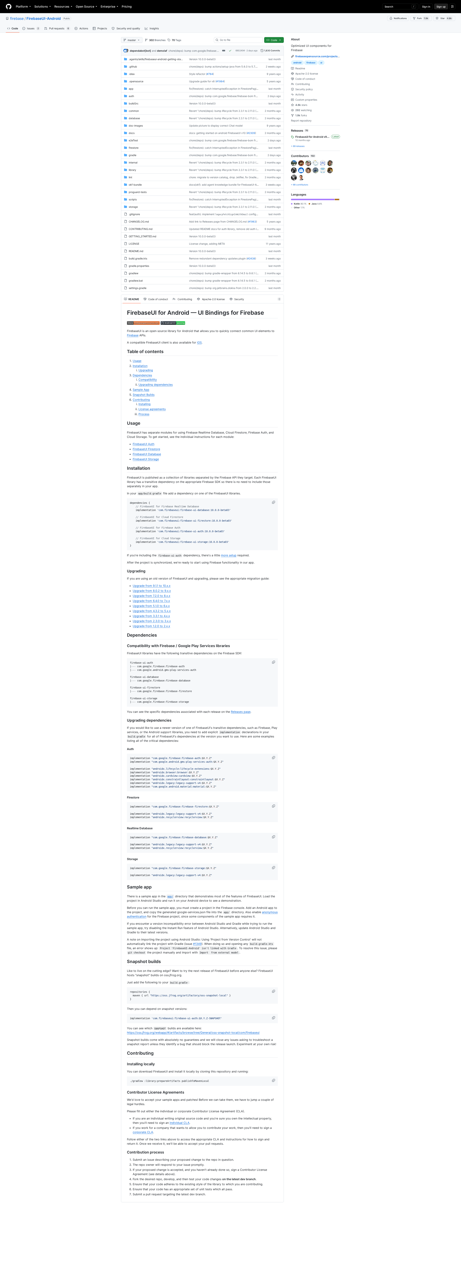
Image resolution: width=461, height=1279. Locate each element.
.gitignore (134, 214)
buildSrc (133, 103)
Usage (137, 361)
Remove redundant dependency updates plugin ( (218, 258)
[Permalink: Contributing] (124, 1053)
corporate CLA (143, 1132)
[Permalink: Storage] (124, 858)
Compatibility (147, 379)
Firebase (132, 335)
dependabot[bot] (140, 50)
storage (133, 206)
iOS (199, 342)
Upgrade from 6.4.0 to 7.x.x (151, 601)
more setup (228, 555)
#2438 (251, 258)
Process (143, 414)
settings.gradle (137, 288)
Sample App (141, 389)
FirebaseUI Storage (146, 459)
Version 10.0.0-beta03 (202, 59)
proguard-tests (138, 192)
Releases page (240, 711)
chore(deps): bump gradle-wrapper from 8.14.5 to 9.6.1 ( (222, 273)
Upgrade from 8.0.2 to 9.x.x (152, 591)
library (132, 169)
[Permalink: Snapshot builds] (124, 961)
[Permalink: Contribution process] (124, 1152)
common (134, 110)
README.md (136, 251)
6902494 (240, 50)
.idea (132, 73)
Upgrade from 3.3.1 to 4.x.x (151, 616)
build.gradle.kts (138, 258)
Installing (144, 404)
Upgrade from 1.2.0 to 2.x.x (151, 626)
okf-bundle (135, 184)
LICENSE (134, 243)
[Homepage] (9, 6)
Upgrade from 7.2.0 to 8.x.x (151, 596)
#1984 (220, 81)
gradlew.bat (136, 280)
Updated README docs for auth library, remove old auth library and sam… (232, 228)
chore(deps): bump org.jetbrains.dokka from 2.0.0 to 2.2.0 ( (224, 288)
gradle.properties (139, 265)
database (134, 118)
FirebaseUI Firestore (146, 449)
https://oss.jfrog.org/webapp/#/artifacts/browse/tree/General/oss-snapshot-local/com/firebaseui (193, 1032)
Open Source (85, 6)
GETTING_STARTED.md (142, 236)
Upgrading (145, 370)
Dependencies (142, 375)
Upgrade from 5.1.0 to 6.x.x (151, 606)
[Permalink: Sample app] (124, 886)
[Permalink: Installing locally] (124, 1064)
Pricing (127, 6)
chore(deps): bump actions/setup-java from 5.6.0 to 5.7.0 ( (224, 66)
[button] (273, 502)
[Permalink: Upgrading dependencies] (124, 720)
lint (130, 177)
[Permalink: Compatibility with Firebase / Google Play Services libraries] (124, 646)
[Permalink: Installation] (124, 468)
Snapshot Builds (144, 394)
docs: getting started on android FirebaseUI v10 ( (218, 132)
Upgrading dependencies (155, 384)
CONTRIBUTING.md (141, 228)
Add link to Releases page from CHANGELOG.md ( (218, 221)
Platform (22, 6)
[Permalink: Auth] (124, 748)
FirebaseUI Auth (143, 444)
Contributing (141, 399)
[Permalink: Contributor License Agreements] (124, 1092)
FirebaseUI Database (147, 454)
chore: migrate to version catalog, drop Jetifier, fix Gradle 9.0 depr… (229, 177)
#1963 (252, 221)
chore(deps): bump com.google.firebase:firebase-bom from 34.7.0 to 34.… (213, 50)
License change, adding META (207, 243)
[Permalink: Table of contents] (124, 351)
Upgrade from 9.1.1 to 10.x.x (152, 585)
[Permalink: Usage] (124, 423)
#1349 (197, 944)
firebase (17, 18)
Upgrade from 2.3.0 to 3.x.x (152, 621)
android (297, 62)
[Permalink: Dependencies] (124, 635)
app (131, 88)
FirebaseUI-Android (43, 18)
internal (133, 162)
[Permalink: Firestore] (124, 797)
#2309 (251, 132)
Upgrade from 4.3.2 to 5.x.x (152, 611)
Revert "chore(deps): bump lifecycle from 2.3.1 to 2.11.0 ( (222, 110)
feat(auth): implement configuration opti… (230, 214)
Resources (61, 6)
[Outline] (279, 299)
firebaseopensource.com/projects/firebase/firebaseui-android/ (334, 56)
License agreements (152, 409)
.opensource (136, 81)
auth (131, 96)
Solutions (41, 6)
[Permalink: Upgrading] (124, 571)
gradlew (133, 273)
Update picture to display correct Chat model (216, 125)
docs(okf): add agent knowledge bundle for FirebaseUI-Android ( (227, 184)
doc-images (136, 125)
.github (133, 66)
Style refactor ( (198, 73)
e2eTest (133, 140)
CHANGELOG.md (139, 221)
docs (132, 132)
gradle (132, 155)
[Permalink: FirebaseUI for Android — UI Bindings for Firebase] (124, 312)
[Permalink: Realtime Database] (124, 828)
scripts (133, 199)
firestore (133, 147)
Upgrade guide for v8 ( (202, 81)
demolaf (162, 50)
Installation (140, 366)
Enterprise (108, 6)
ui (321, 62)
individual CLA (179, 1123)
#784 (210, 73)
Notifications (400, 18)
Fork (422, 18)
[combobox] (240, 40)
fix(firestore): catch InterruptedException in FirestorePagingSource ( (229, 88)
